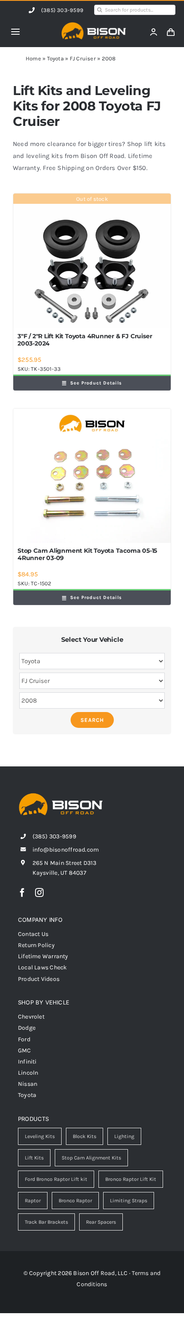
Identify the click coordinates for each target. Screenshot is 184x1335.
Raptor (33, 1201)
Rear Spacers (101, 1222)
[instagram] (39, 892)
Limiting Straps (128, 1201)
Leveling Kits (40, 1136)
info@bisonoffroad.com (66, 849)
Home (33, 58)
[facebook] (22, 892)
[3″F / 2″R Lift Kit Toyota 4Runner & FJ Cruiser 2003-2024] (92, 261)
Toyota (55, 58)
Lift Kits (34, 1158)
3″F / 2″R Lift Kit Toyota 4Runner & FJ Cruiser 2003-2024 (85, 339)
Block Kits (84, 1136)
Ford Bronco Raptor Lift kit (56, 1179)
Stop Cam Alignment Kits (91, 1158)
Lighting (124, 1136)
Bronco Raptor (75, 1201)
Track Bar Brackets (46, 1222)
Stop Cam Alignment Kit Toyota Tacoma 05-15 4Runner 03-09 (87, 554)
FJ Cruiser (83, 58)
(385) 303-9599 (62, 10)
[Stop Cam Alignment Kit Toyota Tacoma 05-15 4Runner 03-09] (92, 475)
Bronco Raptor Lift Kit (130, 1179)
